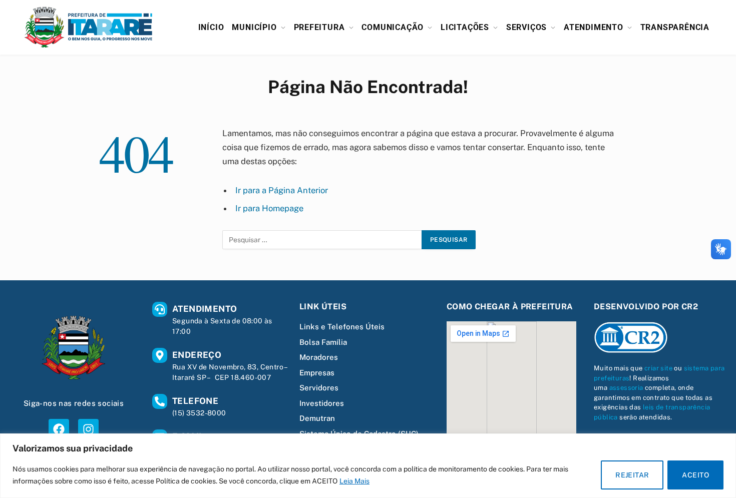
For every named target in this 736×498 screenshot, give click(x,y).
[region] (368, 465)
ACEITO (695, 475)
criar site (658, 368)
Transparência (674, 27)
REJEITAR (632, 475)
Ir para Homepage (269, 208)
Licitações (465, 27)
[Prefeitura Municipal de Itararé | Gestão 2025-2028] (89, 27)
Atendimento (593, 27)
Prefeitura (319, 27)
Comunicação (392, 27)
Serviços (526, 27)
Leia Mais (354, 481)
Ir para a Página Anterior (281, 190)
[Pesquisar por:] (322, 239)
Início (211, 27)
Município (254, 27)
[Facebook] (59, 429)
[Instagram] (88, 429)
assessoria (626, 387)
